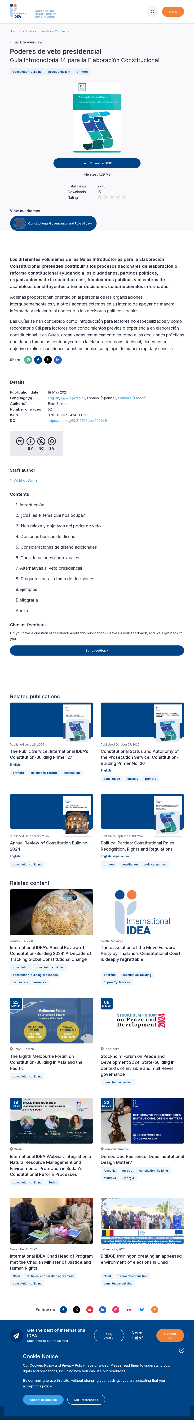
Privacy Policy (73, 1365)
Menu (173, 11)
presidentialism (59, 71)
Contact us (170, 1335)
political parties (155, 864)
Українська (120, 856)
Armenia (109, 1170)
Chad (16, 1276)
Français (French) (132, 398)
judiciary (132, 778)
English (53, 398)
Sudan (52, 1182)
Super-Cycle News (117, 982)
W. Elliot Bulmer (26, 480)
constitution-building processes (35, 975)
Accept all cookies (43, 1400)
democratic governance (30, 982)
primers (82, 71)
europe (127, 1170)
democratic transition (132, 1276)
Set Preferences (86, 1400)
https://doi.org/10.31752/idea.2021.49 (77, 420)
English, (106, 856)
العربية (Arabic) (73, 398)
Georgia (128, 1178)
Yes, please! (109, 1335)
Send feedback (97, 650)
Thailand (110, 975)
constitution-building (27, 71)
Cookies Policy (42, 1365)
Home (13, 31)
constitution (71, 773)
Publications (29, 31)
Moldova (110, 1178)
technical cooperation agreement (50, 1276)
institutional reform (44, 773)
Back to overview (27, 42)
